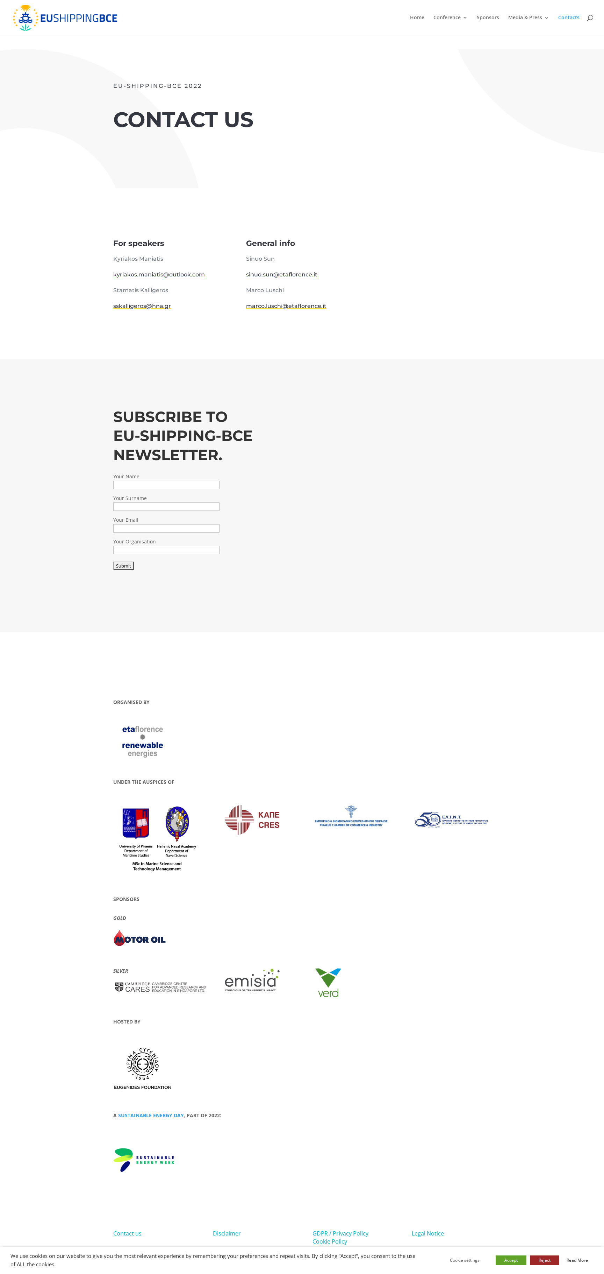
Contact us (127, 1233)
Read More (577, 1260)
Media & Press (525, 18)
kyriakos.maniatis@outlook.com (159, 274)
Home (417, 18)
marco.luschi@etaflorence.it (286, 306)
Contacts (569, 18)
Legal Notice (428, 1233)
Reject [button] (545, 1260)
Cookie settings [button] (465, 1260)
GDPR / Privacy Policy (340, 1233)
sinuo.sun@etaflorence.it (281, 274)
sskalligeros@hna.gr (142, 306)
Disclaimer (227, 1233)
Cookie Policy (329, 1241)
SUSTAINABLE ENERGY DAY (151, 1115)
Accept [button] (511, 1260)
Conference (447, 18)
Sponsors (488, 18)
